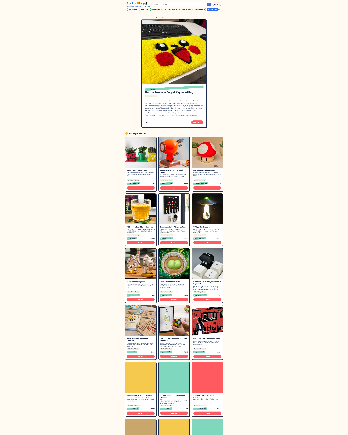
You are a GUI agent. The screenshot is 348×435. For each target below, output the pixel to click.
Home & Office (155, 9)
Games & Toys (199, 352)
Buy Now (140, 188)
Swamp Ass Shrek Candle (170, 282)
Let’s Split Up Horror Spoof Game (206, 338)
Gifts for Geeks (212, 9)
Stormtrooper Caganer (136, 282)
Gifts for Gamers (200, 9)
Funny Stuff (144, 9)
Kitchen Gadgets (186, 9)
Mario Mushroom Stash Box (204, 170)
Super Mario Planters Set (137, 170)
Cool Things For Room (170, 9)
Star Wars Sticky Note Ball (203, 395)
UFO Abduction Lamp (201, 227)
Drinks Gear (132, 238)
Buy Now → (197, 122)
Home (126, 17)
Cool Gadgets (133, 9)
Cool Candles (166, 295)
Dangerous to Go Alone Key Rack (173, 227)
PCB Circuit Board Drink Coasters (140, 227)
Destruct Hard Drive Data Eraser (139, 395)
